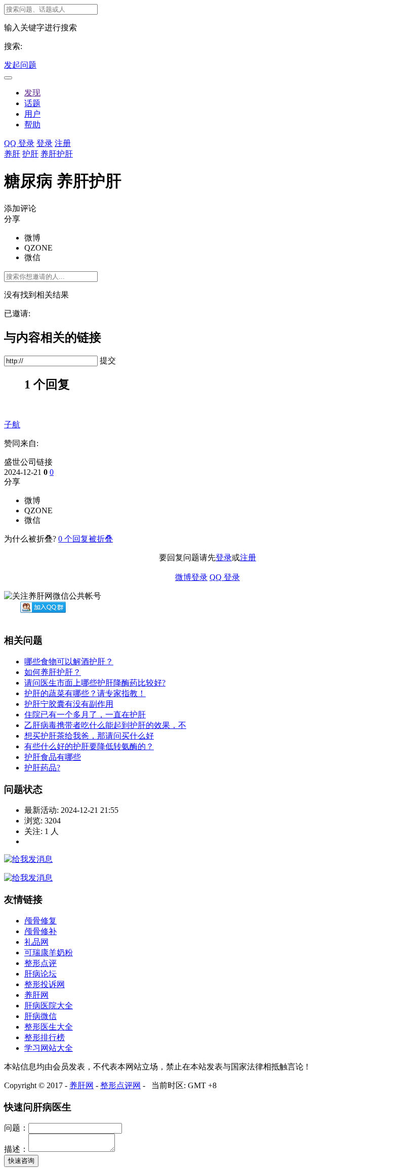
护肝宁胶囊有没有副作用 (68, 704)
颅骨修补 (40, 931)
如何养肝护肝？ (52, 672)
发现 (32, 92)
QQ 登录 (19, 143)
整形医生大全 (48, 1026)
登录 (44, 143)
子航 (12, 424)
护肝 (30, 154)
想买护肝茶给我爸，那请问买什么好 (89, 735)
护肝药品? (42, 767)
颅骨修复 (40, 920)
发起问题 (20, 65)
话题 (32, 103)
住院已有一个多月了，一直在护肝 (85, 714)
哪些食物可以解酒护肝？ (68, 661)
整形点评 (40, 963)
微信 (32, 257)
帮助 (32, 124)
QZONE (38, 247)
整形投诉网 (44, 984)
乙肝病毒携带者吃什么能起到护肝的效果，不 (105, 725)
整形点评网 (120, 1085)
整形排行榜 (44, 1037)
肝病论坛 (40, 973)
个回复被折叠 (85, 538)
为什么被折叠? (30, 538)
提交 (108, 360)
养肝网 (36, 995)
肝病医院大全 (48, 1005)
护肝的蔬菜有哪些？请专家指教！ (85, 693)
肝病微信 (40, 1016)
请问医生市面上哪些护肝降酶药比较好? (94, 682)
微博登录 (191, 577)
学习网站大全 (48, 1048)
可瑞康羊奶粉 (48, 952)
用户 (32, 114)
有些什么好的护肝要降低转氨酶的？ (89, 746)
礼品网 (36, 942)
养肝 (12, 154)
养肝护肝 (56, 154)
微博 (32, 237)
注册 (63, 143)
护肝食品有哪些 (52, 757)
